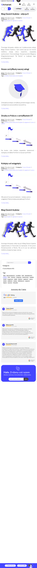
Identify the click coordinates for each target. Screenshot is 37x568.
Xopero (5, 282)
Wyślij (26, 379)
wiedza (3, 123)
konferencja (25, 277)
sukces (32, 122)
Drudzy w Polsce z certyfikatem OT (17, 115)
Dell (23, 275)
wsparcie (19, 20)
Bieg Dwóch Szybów (10, 210)
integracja (18, 277)
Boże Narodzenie (11, 275)
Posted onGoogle (33, 318)
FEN (9, 277)
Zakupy (29, 5)
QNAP (15, 279)
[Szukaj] (9, 8)
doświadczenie (14, 76)
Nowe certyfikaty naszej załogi (15, 69)
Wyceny (24, 5)
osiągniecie (27, 122)
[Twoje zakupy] (29, 4)
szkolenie (10, 281)
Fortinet (13, 277)
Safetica (20, 279)
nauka (4, 279)
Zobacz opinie (18, 300)
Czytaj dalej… (5, 62)
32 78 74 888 (22, 565)
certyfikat (6, 76)
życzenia (10, 282)
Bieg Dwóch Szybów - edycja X (15, 14)
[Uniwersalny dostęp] (20, 4)
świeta (4, 281)
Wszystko (15, 282)
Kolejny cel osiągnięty (11, 163)
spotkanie (25, 279)
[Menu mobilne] (34, 4)
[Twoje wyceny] (24, 4)
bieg (5, 20)
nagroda (14, 20)
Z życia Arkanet (26, 18)
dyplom (9, 20)
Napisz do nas (11, 565)
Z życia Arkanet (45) (8, 268)
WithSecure (21, 281)
